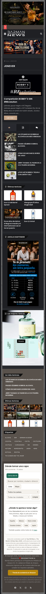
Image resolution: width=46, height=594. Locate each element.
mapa (35, 530)
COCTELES (8, 445)
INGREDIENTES (18, 448)
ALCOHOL (8, 437)
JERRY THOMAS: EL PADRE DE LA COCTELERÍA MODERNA (29, 164)
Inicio (7, 61)
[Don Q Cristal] (33, 214)
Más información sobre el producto (23, 362)
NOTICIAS (8, 452)
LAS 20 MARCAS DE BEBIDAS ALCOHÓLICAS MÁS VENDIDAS (29, 135)
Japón (34, 525)
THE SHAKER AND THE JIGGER (14, 456)
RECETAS (17, 452)
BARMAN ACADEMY (26, 437)
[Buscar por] (41, 34)
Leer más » (10, 118)
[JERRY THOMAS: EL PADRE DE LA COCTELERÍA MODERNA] (10, 166)
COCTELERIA (37, 441)
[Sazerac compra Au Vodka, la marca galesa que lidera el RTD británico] (10, 415)
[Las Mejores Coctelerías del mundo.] (10, 408)
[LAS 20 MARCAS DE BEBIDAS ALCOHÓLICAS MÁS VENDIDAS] (10, 137)
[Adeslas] (23, 273)
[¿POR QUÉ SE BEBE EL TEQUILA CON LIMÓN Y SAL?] (10, 175)
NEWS (35, 448)
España (12, 521)
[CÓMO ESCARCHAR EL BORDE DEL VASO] (10, 156)
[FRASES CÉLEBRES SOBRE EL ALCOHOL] (10, 147)
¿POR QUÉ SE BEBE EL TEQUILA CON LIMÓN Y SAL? (29, 173)
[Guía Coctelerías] (23, 47)
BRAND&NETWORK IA (28, 558)
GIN (28, 445)
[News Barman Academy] (16, 33)
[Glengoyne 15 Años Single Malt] (33, 195)
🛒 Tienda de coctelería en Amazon (23, 573)
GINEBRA (35, 445)
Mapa (17, 487)
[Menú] (5, 34)
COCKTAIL (8, 441)
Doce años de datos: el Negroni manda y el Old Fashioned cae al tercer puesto (12, 224)
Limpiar (35, 497)
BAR (15, 437)
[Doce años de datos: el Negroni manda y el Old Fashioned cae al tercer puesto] (13, 214)
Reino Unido (32, 521)
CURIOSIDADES (19, 445)
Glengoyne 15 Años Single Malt (31, 203)
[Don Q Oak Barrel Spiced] (13, 195)
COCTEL (27, 441)
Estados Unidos (15, 525)
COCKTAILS (18, 441)
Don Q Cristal (29, 221)
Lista (10, 487)
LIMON (28, 448)
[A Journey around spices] (23, 13)
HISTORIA (8, 448)
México (21, 521)
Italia (26, 525)
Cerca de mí (12, 476)
